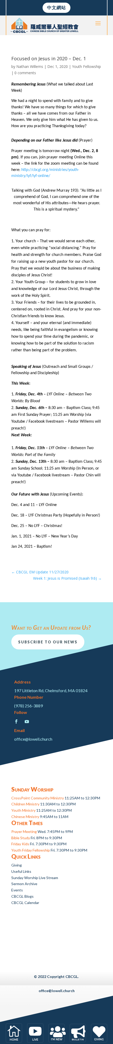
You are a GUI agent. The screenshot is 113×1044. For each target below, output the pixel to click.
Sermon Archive (24, 883)
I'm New (56, 1039)
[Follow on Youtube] (27, 721)
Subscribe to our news (48, 642)
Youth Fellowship (86, 66)
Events (17, 890)
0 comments (25, 72)
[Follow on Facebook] (16, 721)
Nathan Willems (29, 66)
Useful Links (21, 871)
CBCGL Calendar (25, 902)
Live (35, 1039)
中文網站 (56, 7)
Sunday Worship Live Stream (34, 877)
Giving (16, 865)
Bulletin (78, 1039)
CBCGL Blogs (22, 896)
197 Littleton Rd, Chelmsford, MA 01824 (51, 690)
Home (14, 1039)
